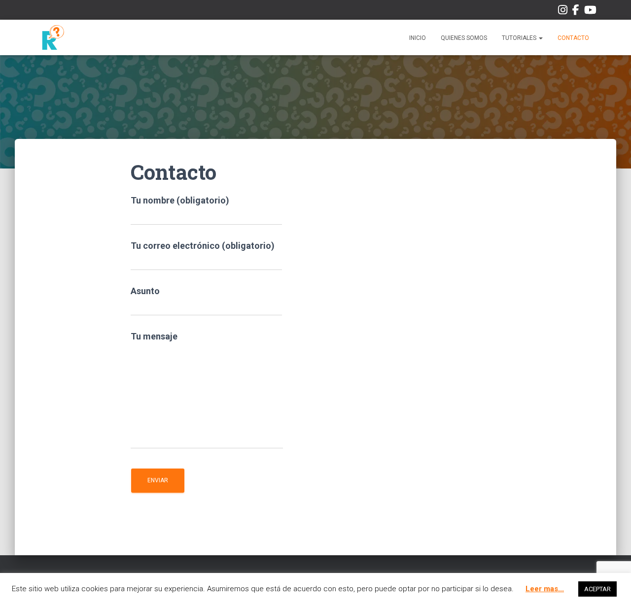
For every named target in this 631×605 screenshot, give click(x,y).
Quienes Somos (464, 37)
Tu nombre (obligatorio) (180, 200)
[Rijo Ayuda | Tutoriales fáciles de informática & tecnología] (53, 37)
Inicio (417, 37)
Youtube (590, 12)
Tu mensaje (154, 336)
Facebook (575, 12)
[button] (540, 37)
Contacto (573, 37)
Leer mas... (545, 588)
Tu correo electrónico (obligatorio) (203, 245)
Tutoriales (520, 37)
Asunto (145, 291)
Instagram (562, 12)
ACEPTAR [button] (597, 589)
